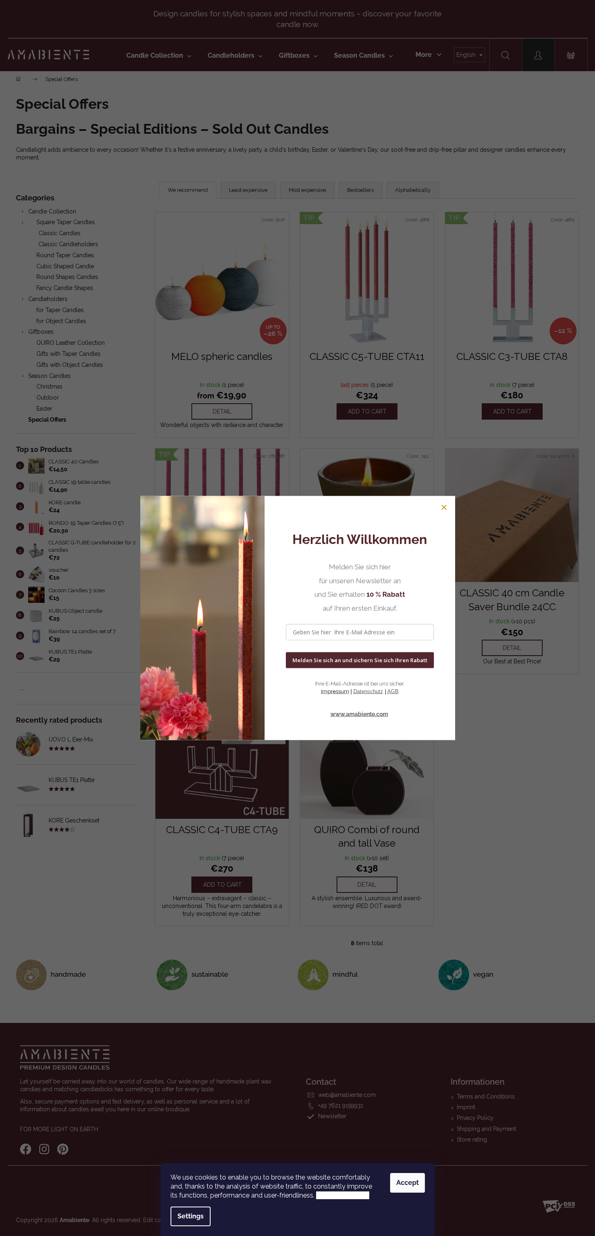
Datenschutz (368, 691)
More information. (342, 1195)
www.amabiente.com (359, 713)
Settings (190, 1216)
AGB (393, 691)
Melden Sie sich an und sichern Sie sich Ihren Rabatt (359, 660)
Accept (407, 1183)
